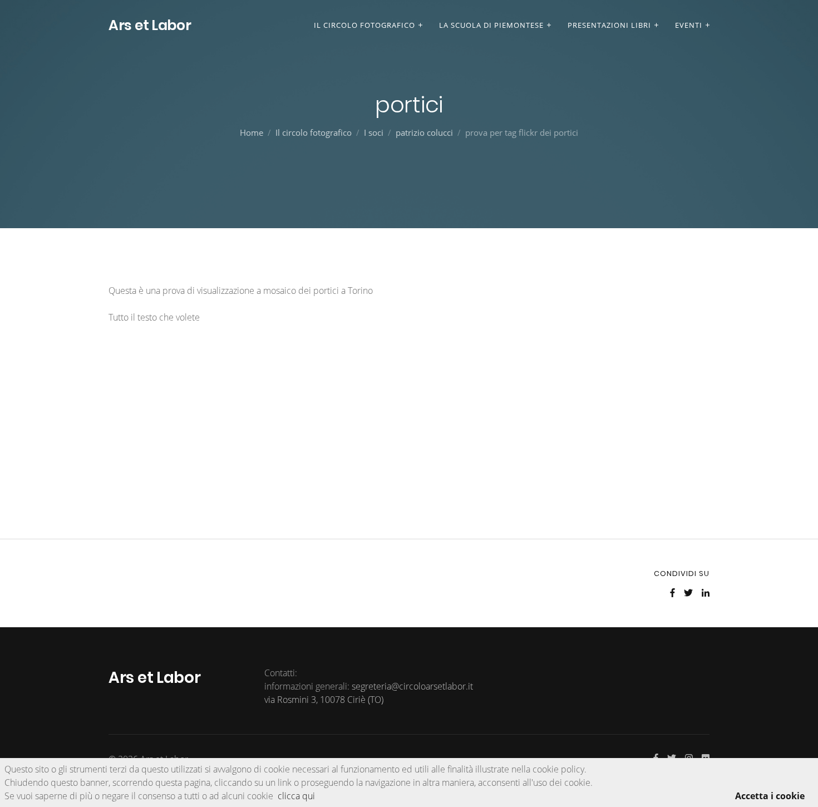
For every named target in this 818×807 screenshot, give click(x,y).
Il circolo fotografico (364, 25)
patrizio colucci (424, 132)
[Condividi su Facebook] (672, 593)
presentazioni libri (609, 25)
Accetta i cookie (770, 796)
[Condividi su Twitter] (688, 593)
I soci (373, 132)
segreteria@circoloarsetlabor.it (412, 686)
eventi (688, 25)
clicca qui (296, 796)
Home (251, 132)
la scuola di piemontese (491, 25)
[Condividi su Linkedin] (705, 593)
